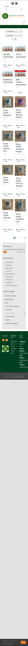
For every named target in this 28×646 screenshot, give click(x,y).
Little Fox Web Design (18, 377)
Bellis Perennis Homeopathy (21, 82)
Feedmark (8, 277)
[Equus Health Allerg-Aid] (7, 102)
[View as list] (15, 39)
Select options (18, 65)
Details (10, 65)
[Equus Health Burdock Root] (7, 136)
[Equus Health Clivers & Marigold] (20, 170)
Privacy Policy (9, 644)
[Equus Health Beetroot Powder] (20, 101)
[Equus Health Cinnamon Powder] (20, 136)
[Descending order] (21, 31)
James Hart (9, 279)
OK (23, 642)
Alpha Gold (9, 262)
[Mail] (6, 340)
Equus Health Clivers (5, 180)
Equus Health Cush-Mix (6, 215)
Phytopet (8, 282)
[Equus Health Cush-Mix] (7, 204)
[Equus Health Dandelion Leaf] (20, 205)
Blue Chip (8, 265)
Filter (5, 251)
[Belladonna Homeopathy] (7, 73)
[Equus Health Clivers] (7, 170)
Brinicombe (9, 268)
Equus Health (10, 274)
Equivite (8, 271)
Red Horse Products (11, 285)
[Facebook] (3, 340)
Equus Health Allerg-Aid (7, 112)
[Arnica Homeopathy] (20, 48)
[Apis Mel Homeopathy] (7, 48)
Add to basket (6, 65)
